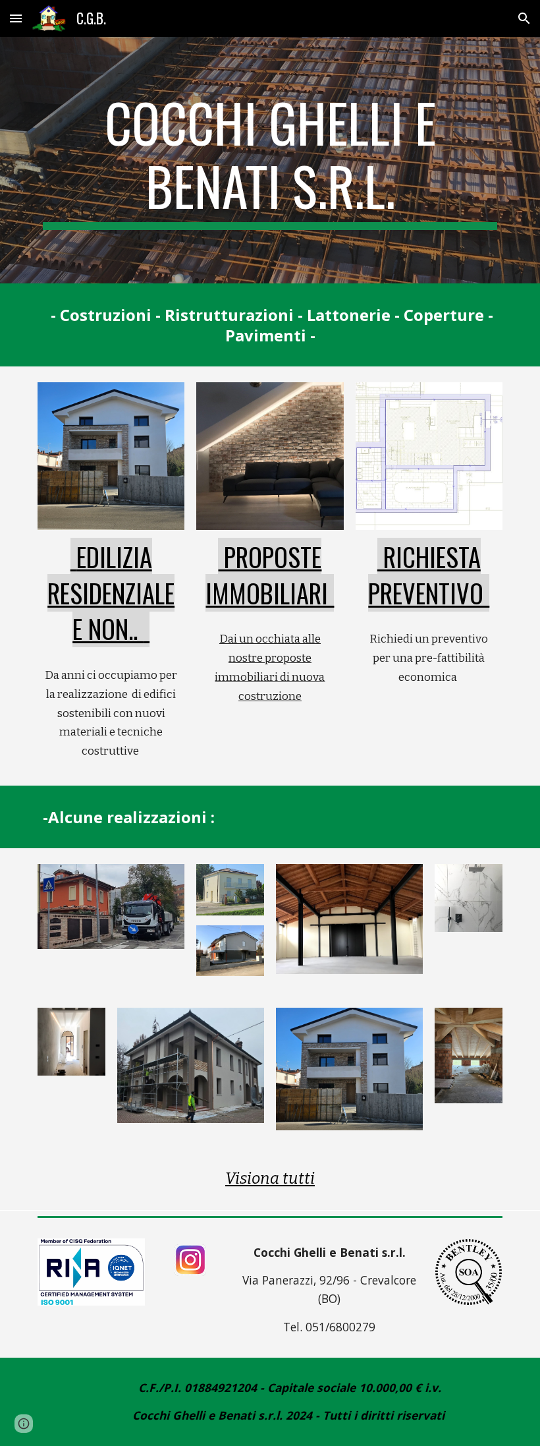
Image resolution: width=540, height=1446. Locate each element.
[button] (16, 18)
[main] (270, 160)
